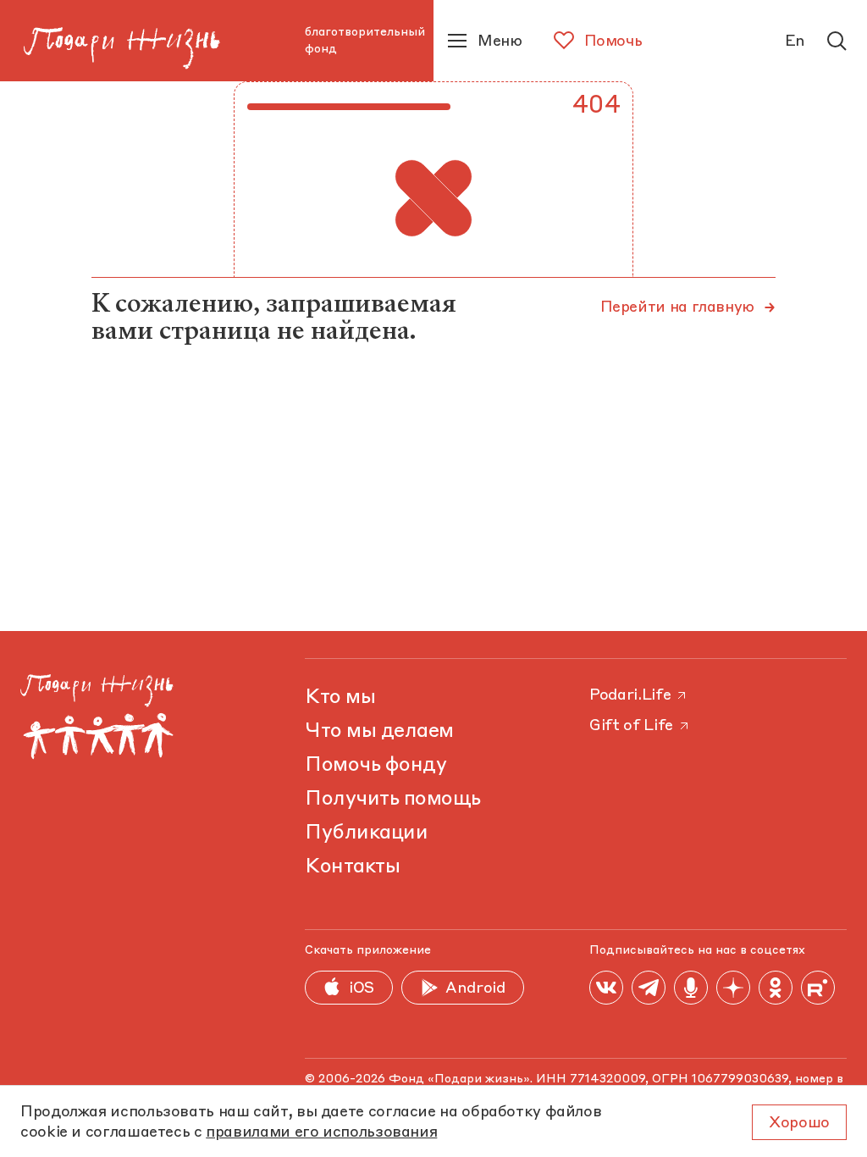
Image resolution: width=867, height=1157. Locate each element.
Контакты (352, 867)
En (795, 41)
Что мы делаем (379, 732)
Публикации (366, 833)
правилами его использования (321, 1132)
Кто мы (340, 698)
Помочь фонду (375, 766)
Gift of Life (631, 726)
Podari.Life (630, 695)
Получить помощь (393, 799)
